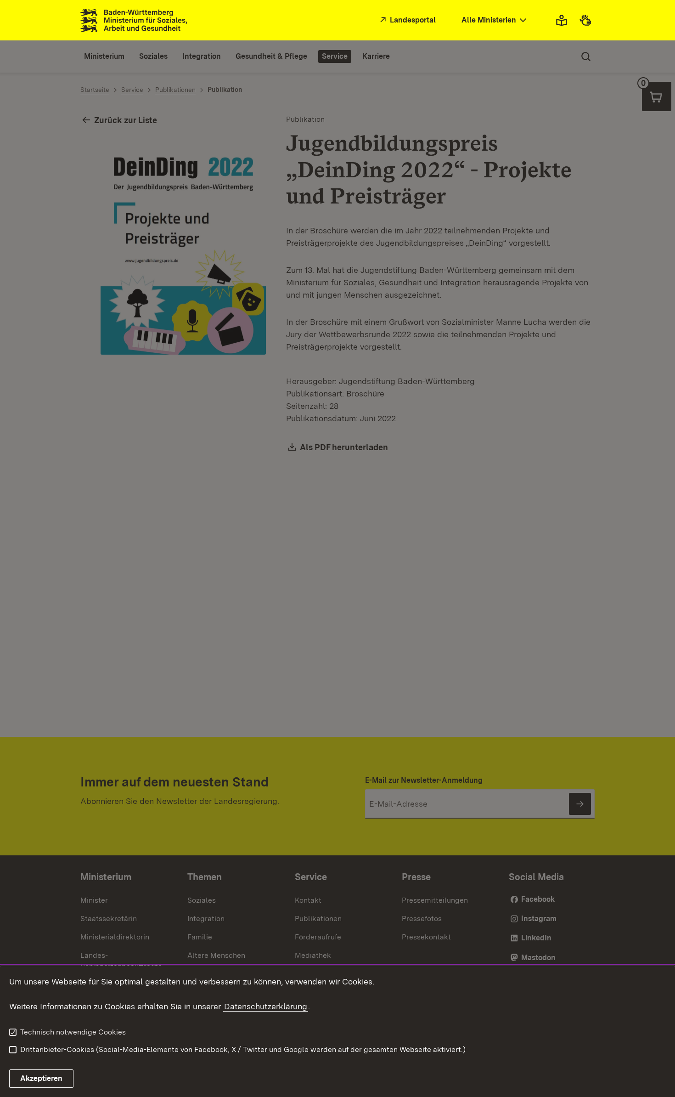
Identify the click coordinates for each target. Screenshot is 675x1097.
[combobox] (495, 20)
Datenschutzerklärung (265, 1006)
